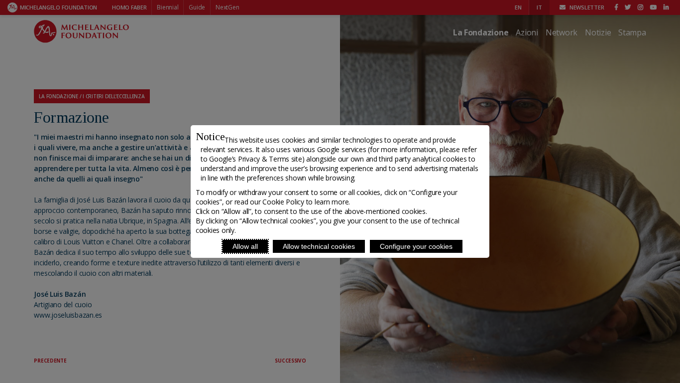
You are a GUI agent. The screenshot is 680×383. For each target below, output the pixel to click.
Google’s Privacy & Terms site (255, 159)
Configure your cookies (416, 246)
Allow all (245, 246)
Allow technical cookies (319, 246)
